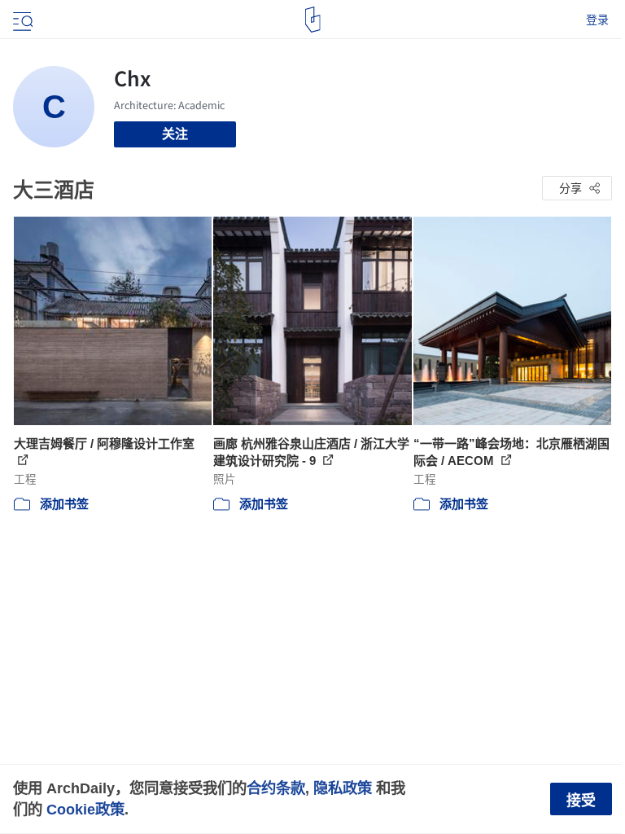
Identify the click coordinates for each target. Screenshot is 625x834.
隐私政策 (342, 788)
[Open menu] (21, 19)
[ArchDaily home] (313, 20)
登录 (597, 19)
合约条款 (276, 788)
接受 (581, 800)
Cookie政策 (85, 809)
